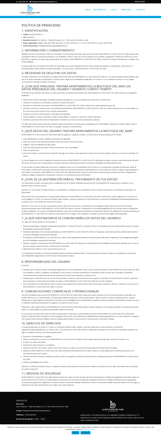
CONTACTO (140, 10)
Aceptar (75, 433)
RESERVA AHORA (140, 2)
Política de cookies (88, 429)
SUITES (113, 10)
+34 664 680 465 (23, 2)
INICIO (88, 10)
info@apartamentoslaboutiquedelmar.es (36, 411)
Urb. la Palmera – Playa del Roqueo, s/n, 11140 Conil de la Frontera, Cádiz (42, 407)
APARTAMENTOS (99, 10)
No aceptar (85, 433)
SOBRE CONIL (126, 10)
